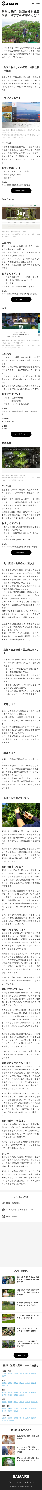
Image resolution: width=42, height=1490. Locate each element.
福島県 (4, 1376)
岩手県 (16, 1373)
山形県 (33, 1373)
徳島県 (33, 1408)
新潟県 (16, 1392)
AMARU (13, 4)
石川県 (27, 1392)
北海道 (4, 1373)
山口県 (27, 1408)
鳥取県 (4, 1408)
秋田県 (27, 1373)
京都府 (10, 1402)
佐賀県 (10, 1418)
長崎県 (16, 1418)
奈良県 (27, 1402)
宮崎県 (33, 1418)
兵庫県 (21, 1402)
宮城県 (21, 1373)
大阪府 (16, 1402)
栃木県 (10, 1383)
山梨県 (4, 1392)
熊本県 (21, 1418)
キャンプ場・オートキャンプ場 (19, 1210)
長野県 (10, 1392)
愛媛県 (10, 1411)
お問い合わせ (29, 1482)
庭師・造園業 (12, 1216)
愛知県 (16, 1395)
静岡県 (10, 1395)
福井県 (33, 1392)
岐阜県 (4, 1395)
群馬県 (16, 1383)
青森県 (10, 1373)
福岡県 (4, 1418)
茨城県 (4, 1383)
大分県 (27, 1418)
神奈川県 (5, 1385)
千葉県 (27, 1383)
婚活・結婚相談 (13, 1203)
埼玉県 (21, 1383)
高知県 (16, 1411)
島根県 (10, 1408)
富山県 (21, 1392)
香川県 (4, 1411)
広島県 (21, 1408)
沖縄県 (11, 1421)
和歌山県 (34, 1402)
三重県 (21, 1395)
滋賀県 (4, 1402)
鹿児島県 (5, 1421)
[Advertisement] (21, 1244)
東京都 (33, 1383)
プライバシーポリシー (15, 1482)
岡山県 (16, 1408)
